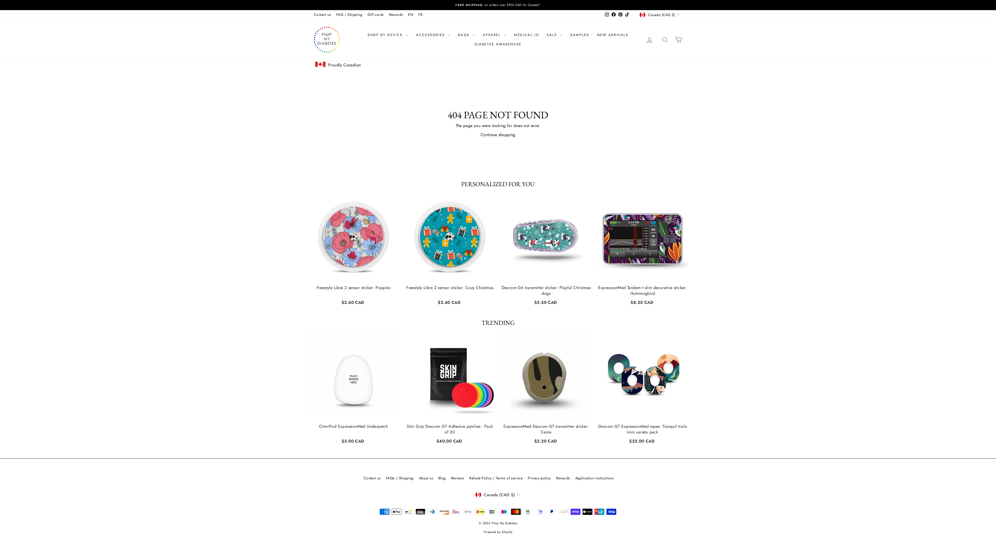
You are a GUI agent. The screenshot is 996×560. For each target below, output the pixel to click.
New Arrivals (612, 34)
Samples (579, 34)
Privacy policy (539, 478)
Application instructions (594, 478)
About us (426, 478)
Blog (442, 478)
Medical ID (526, 34)
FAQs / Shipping (400, 478)
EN (410, 14)
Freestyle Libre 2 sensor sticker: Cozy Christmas (449, 287)
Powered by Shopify (498, 532)
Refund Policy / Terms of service (496, 478)
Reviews (457, 478)
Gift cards (376, 14)
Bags (464, 34)
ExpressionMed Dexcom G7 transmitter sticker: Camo (546, 429)
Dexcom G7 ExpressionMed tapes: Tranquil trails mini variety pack (642, 429)
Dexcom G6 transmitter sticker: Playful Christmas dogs (546, 290)
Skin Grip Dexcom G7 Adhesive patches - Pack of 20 (450, 429)
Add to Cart (353, 302)
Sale (553, 34)
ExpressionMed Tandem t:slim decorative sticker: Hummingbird (642, 290)
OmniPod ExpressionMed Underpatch (353, 426)
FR (420, 14)
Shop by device (386, 34)
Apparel (492, 34)
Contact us (322, 14)
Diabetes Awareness (498, 44)
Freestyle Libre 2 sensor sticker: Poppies (353, 287)
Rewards (396, 14)
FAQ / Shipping (349, 14)
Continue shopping (498, 135)
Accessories (431, 34)
